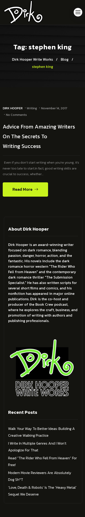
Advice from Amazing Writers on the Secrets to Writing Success (39, 136)
